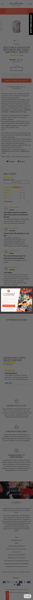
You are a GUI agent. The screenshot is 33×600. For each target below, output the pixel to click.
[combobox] (4, 303)
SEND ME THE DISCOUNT (8, 305)
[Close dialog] (31, 289)
